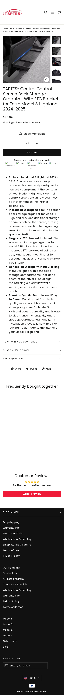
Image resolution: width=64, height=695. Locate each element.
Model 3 (8, 624)
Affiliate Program (13, 579)
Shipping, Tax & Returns (17, 544)
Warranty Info (11, 528)
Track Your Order (13, 533)
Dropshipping (11, 522)
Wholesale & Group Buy (17, 539)
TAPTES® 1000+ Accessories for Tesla (32, 691)
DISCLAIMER (11, 512)
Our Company (11, 567)
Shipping (8, 122)
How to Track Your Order (21, 342)
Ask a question (13, 358)
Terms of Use (11, 550)
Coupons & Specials (15, 584)
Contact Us (10, 573)
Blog (5, 647)
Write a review (32, 494)
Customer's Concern (17, 350)
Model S (8, 618)
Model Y (8, 635)
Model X (8, 630)
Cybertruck (10, 641)
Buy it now (32, 152)
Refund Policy (11, 601)
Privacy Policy (11, 556)
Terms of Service (13, 607)
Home (5, 29)
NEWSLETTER (11, 658)
